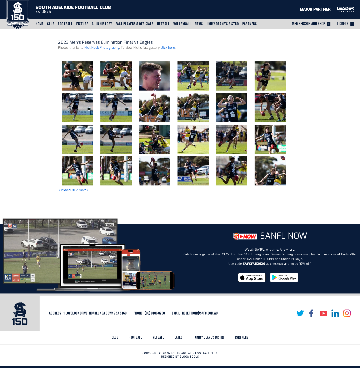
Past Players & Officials (135, 23)
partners (241, 337)
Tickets (343, 24)
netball (158, 337)
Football (65, 23)
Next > (84, 190)
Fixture (82, 23)
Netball (163, 23)
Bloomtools (189, 356)
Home (39, 23)
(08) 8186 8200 (155, 313)
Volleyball (182, 23)
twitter (300, 313)
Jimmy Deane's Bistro (222, 23)
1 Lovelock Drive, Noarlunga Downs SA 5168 (94, 313)
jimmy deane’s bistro (210, 337)
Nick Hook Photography (101, 47)
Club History (102, 23)
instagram (347, 313)
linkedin (335, 313)
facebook (312, 313)
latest (179, 337)
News (199, 23)
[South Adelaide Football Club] (17, 14)
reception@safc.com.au (200, 313)
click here (168, 47)
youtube (323, 313)
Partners (249, 23)
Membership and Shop (308, 24)
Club (50, 23)
